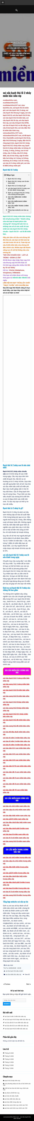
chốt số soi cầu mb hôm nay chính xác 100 (15, 1089)
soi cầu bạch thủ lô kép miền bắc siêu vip (17, 1019)
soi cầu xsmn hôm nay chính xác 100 (16, 1105)
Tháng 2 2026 (9, 1065)
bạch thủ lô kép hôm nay (12, 1080)
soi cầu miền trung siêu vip (13, 1102)
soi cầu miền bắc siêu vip (13, 974)
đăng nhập (14, 994)
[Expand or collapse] (29, 175)
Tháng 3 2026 (9, 1062)
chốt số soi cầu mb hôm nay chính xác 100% (17, 54)
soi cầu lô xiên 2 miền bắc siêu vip (15, 1016)
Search (7, 1004)
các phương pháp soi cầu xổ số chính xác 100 (17, 1084)
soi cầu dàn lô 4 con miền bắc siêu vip (16, 1022)
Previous (7, 984)
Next (28, 984)
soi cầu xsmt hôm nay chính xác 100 (16, 1108)
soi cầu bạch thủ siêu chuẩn (14, 971)
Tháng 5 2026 (9, 1056)
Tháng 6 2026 (9, 1053)
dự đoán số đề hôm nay (12, 1093)
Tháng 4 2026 (9, 1059)
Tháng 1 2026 (9, 1068)
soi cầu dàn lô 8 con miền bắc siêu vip (16, 1025)
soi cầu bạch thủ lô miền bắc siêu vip (16, 1028)
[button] (3, 2)
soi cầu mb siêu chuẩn (17, 48)
